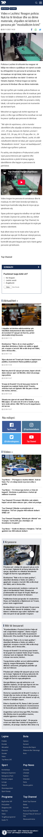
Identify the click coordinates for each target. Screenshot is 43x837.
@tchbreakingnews (11, 441)
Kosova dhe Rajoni (29, 747)
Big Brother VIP (7, 801)
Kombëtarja (6, 770)
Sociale (4, 753)
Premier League (7, 779)
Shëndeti (26, 779)
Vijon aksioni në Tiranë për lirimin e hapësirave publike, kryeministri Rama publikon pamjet (21, 362)
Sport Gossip (6, 791)
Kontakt (26, 808)
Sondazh (8, 267)
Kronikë (4, 744)
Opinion (25, 741)
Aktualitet (5, 8)
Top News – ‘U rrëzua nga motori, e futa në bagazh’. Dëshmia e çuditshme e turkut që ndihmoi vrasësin (20, 492)
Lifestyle (26, 773)
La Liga (4, 782)
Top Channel (11, 429)
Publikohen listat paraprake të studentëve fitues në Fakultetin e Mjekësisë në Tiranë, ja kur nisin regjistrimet (21, 601)
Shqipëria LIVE (7, 808)
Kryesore (10, 542)
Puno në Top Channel (30, 811)
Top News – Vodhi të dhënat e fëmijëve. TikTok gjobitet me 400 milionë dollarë (21, 530)
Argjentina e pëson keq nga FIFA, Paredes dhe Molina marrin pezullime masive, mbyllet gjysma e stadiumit (20, 714)
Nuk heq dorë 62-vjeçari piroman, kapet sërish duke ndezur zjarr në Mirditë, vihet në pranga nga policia (21, 374)
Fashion (26, 776)
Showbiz (26, 770)
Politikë (4, 741)
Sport (5, 765)
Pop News (28, 765)
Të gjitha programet (8, 817)
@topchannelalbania (31, 429)
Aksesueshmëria (29, 819)
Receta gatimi (28, 785)
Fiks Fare (5, 811)
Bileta (25, 804)
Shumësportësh (7, 788)
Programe (7, 796)
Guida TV (5, 820)
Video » (8, 452)
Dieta (25, 782)
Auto (25, 753)
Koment (26, 744)
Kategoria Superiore (9, 773)
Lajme (5, 736)
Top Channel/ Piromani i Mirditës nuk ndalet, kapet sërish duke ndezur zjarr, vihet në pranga (21, 501)
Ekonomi (5, 750)
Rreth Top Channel (29, 801)
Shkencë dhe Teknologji (31, 750)
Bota (25, 736)
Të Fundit (13, 8)
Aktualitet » (10, 300)
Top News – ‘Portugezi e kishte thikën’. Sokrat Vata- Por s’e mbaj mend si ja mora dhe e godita (21, 482)
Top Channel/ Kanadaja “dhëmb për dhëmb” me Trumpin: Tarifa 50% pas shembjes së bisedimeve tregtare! (21, 521)
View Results (15, 287)
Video (4, 756)
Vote (8, 287)
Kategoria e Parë (7, 776)
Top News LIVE (7, 759)
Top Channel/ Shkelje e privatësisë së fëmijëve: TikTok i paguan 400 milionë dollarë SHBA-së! (21, 510)
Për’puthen (5, 804)
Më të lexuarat (14, 625)
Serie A (4, 785)
